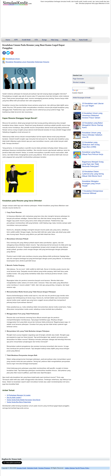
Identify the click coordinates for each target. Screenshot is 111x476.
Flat (73, 40)
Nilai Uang (54, 40)
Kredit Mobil (26, 40)
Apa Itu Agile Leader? (14, 397)
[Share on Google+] (12, 54)
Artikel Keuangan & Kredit (81, 97)
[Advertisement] (55, 21)
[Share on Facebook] (4, 54)
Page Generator (78, 79)
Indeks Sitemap (70, 468)
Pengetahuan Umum (13, 59)
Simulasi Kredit (21, 468)
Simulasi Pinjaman (44, 468)
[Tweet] (8, 54)
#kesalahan (9, 62)
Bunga (44, 40)
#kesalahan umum (20, 62)
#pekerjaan (39, 62)
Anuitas (65, 40)
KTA (36, 40)
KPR (16, 40)
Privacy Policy (84, 468)
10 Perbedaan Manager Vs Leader (19, 395)
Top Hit (77, 468)
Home (8, 40)
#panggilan (31, 62)
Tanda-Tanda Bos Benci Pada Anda (19, 402)
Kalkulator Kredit (32, 468)
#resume (46, 62)
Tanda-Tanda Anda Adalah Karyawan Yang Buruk (23, 400)
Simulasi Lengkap (79, 82)
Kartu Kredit (83, 40)
